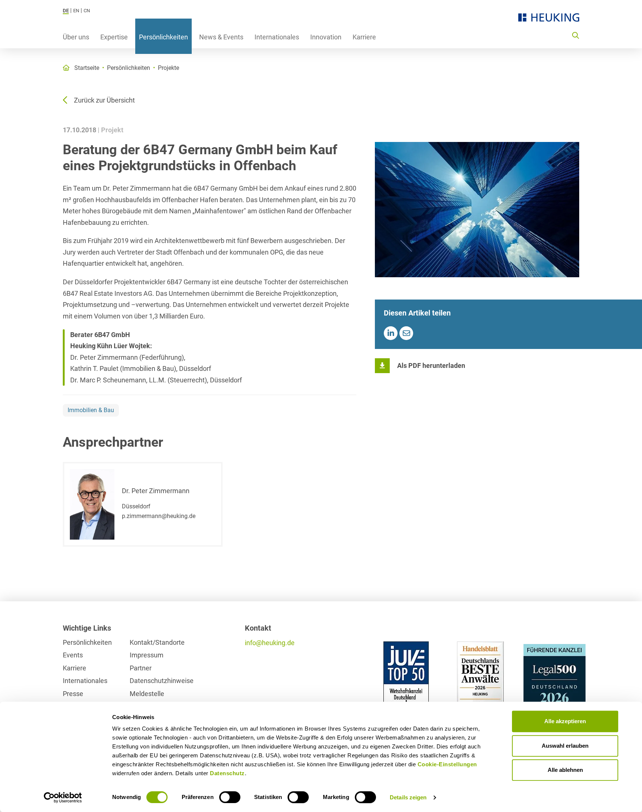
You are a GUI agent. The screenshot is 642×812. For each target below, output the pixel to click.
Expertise (114, 37)
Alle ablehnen (565, 770)
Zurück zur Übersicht (104, 100)
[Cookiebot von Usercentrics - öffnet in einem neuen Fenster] (62, 797)
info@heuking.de (270, 643)
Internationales (276, 37)
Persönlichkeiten (163, 37)
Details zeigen (408, 797)
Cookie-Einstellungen (447, 764)
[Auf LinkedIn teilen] (391, 333)
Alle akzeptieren (565, 721)
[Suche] (575, 35)
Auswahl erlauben (565, 746)
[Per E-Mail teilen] (406, 333)
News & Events (221, 37)
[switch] (229, 797)
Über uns (76, 37)
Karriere (364, 37)
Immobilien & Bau (91, 410)
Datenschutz (227, 773)
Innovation (325, 37)
